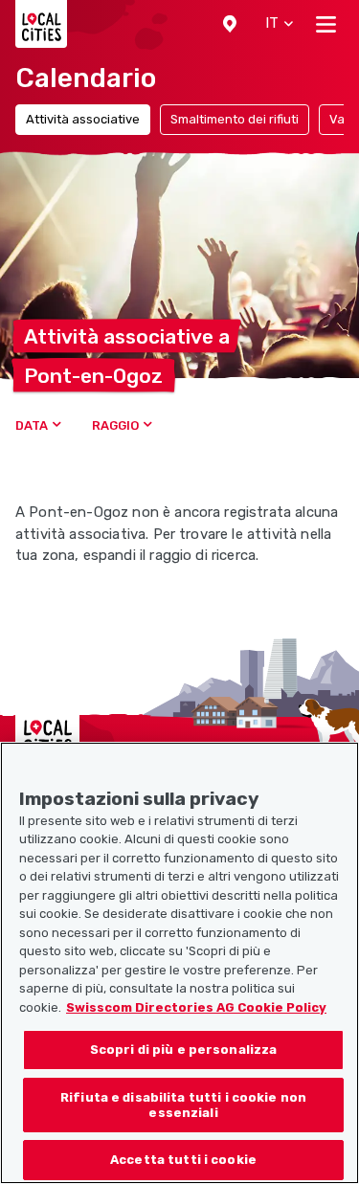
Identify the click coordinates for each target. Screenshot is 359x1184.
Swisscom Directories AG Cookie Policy (196, 1007)
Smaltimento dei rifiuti (234, 119)
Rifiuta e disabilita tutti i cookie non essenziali (183, 1105)
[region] (179, 963)
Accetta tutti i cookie (183, 1159)
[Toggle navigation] (326, 24)
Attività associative (83, 119)
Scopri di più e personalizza (184, 1049)
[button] (229, 24)
